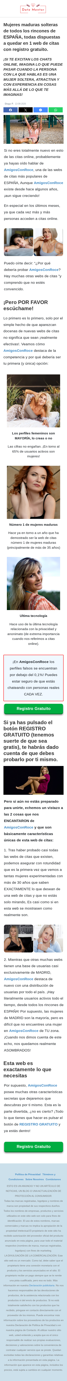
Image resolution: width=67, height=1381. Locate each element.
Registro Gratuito (34, 708)
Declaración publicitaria (41, 1285)
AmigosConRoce (18, 170)
